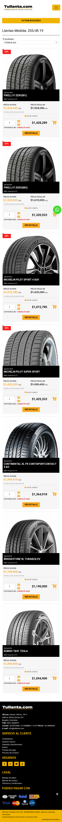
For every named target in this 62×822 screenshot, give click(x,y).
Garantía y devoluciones (12, 744)
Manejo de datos (9, 778)
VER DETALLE (31, 133)
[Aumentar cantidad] (18, 121)
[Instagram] (10, 764)
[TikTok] (22, 764)
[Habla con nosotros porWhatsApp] (57, 210)
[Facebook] (4, 764)
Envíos (5, 747)
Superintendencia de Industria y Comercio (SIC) (19, 817)
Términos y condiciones (12, 783)
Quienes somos (8, 742)
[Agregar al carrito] (54, 123)
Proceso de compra (10, 753)
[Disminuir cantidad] (18, 125)
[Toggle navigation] (56, 7)
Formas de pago (9, 750)
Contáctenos (7, 739)
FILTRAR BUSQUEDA (31, 20)
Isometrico (56, 819)
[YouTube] (16, 764)
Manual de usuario (9, 780)
